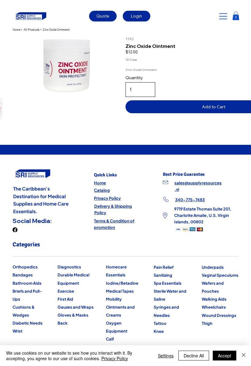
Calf (110, 338)
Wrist (17, 330)
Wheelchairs (214, 307)
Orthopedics (25, 266)
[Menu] (223, 16)
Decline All (194, 356)
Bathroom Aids (27, 283)
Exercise (66, 291)
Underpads (213, 267)
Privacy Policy (107, 198)
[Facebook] (15, 229)
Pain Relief (164, 267)
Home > (18, 29)
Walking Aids (214, 299)
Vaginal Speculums (220, 275)
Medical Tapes (120, 291)
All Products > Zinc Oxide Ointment (46, 29)
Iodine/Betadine (122, 283)
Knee (159, 331)
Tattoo (160, 323)
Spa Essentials (168, 283)
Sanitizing (163, 275)
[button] (235, 16)
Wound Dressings (219, 315)
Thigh (207, 323)
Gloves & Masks (73, 315)
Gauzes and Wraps (76, 307)
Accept (224, 356)
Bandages (23, 274)
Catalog (102, 190)
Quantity (134, 77)
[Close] (243, 355)
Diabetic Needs (28, 323)
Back (63, 323)
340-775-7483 (190, 199)
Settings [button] (166, 356)
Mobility (114, 299)
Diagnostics (69, 266)
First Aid (65, 299)
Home (100, 182)
